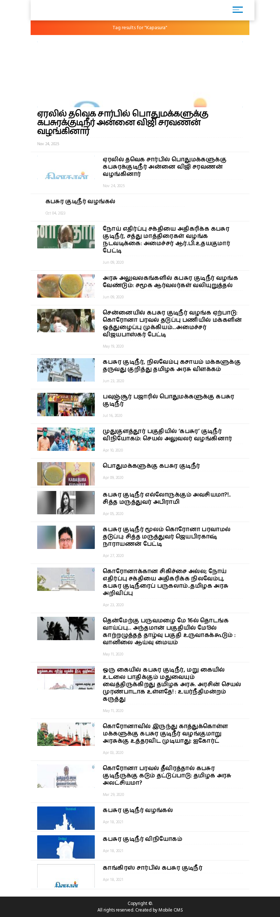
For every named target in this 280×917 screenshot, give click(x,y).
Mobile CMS (171, 910)
